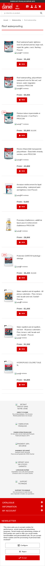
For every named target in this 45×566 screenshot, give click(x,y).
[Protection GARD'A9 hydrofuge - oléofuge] (8, 260)
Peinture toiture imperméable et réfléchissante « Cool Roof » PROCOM (28, 116)
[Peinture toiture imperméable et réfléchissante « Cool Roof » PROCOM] (8, 118)
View (23, 64)
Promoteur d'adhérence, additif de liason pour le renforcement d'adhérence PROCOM (29, 222)
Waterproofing (16, 20)
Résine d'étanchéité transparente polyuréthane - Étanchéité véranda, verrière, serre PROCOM (30, 151)
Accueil (5, 20)
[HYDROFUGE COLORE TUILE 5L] (8, 367)
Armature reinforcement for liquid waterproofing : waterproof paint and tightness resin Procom (29, 187)
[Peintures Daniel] (7, 6)
